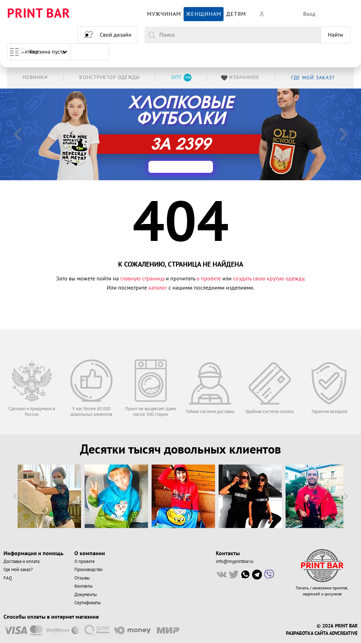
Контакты (83, 586)
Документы (85, 594)
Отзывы (82, 578)
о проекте (208, 278)
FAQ (8, 578)
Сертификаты (87, 602)
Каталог (30, 51)
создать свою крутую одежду (268, 278)
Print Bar (38, 14)
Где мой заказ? (18, 569)
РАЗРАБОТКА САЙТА (307, 633)
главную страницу (142, 278)
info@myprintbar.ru (234, 561)
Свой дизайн (115, 35)
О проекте (84, 561)
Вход (309, 14)
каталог (157, 288)
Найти (335, 35)
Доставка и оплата (21, 561)
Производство (88, 569)
